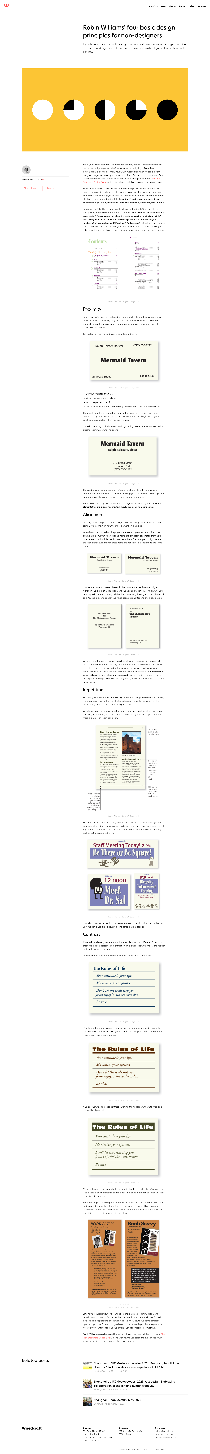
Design (45, 180)
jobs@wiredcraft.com (164, 1434)
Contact (202, 6)
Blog (192, 6)
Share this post (31, 188)
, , (98, 1434)
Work (163, 6)
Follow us (49, 188)
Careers (182, 6)
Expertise (153, 6)
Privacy (156, 1449)
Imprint (149, 1449)
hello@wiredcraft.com (164, 1431)
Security (163, 1449)
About (172, 6)
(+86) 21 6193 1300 (91, 1440)
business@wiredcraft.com (166, 1437)
